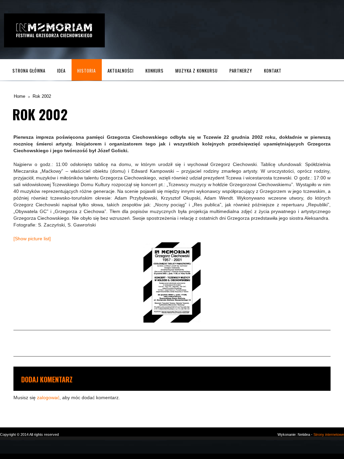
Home (19, 96)
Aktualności (121, 70)
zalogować (48, 397)
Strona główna (28, 70)
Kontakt (273, 70)
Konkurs (154, 70)
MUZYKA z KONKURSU (196, 70)
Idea (61, 70)
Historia (86, 70)
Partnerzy (240, 70)
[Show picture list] (32, 238)
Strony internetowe (328, 434)
